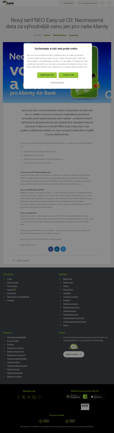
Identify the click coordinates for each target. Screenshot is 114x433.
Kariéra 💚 (11, 290)
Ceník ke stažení (13, 362)
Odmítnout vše (47, 75)
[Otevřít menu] (108, 3)
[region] (58, 66)
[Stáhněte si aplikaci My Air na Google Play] (73, 396)
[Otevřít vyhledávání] (102, 3)
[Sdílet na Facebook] (50, 249)
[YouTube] (39, 397)
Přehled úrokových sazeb (17, 366)
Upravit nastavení (57, 82)
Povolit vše (68, 75)
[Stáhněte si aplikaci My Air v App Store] (96, 396)
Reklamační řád (13, 369)
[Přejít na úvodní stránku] (8, 3)
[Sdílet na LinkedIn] (57, 249)
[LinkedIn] (34, 397)
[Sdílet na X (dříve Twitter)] (63, 249)
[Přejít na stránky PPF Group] (85, 407)
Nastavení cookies (14, 376)
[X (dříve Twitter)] (23, 397)
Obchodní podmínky (15, 373)
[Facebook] (18, 397)
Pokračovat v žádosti (15, 348)
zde (101, 340)
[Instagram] (29, 397)
